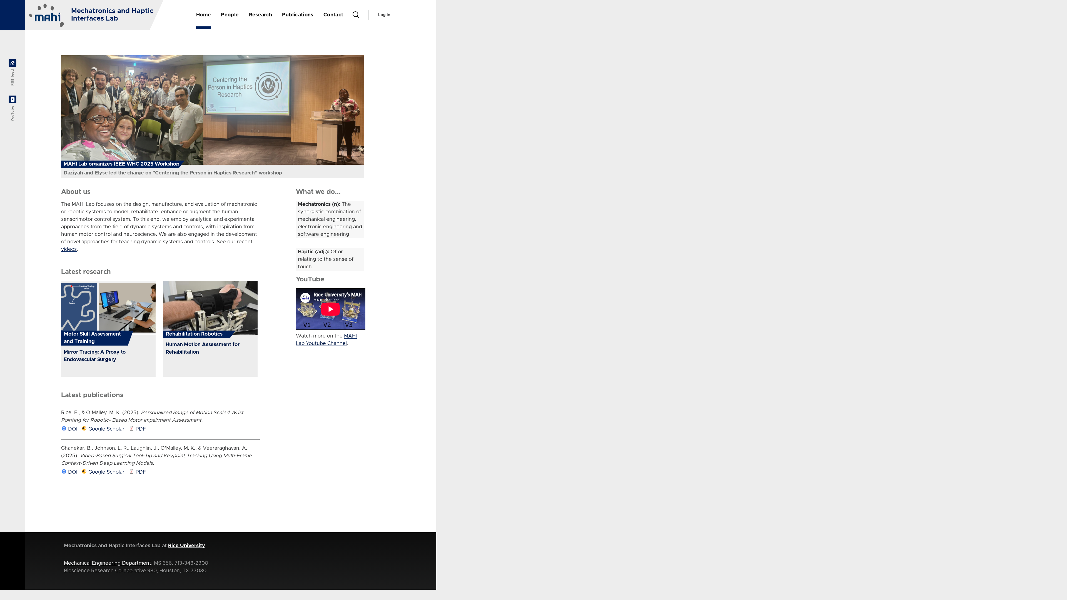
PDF (141, 429)
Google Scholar (106, 429)
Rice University (186, 545)
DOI (72, 429)
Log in (384, 15)
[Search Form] (355, 15)
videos (69, 249)
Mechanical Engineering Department (107, 563)
